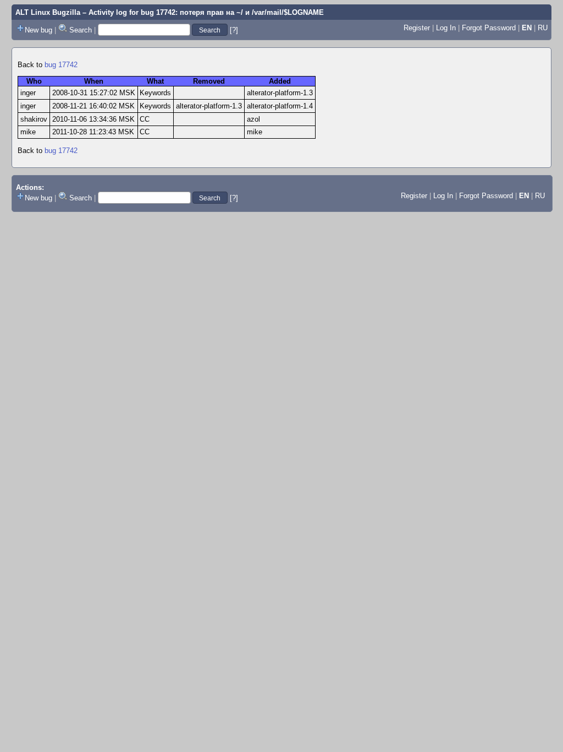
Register (417, 28)
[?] (234, 30)
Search (80, 30)
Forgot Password (489, 28)
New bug (38, 30)
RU (543, 28)
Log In (446, 28)
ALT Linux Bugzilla (47, 12)
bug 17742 (61, 65)
